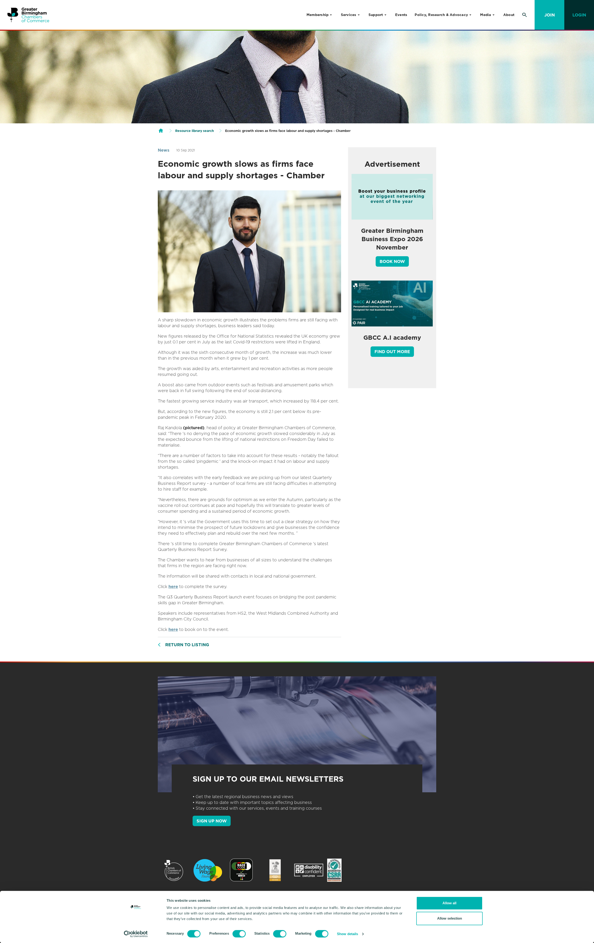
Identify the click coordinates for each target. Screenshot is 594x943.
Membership (318, 15)
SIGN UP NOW (212, 820)
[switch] (239, 933)
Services (348, 15)
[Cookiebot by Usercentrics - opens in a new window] (136, 933)
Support (375, 15)
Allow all (449, 903)
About (508, 15)
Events (401, 15)
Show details (347, 934)
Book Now (392, 261)
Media (485, 15)
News (163, 150)
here (173, 586)
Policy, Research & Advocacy (441, 15)
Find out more (392, 351)
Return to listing (187, 644)
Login (579, 15)
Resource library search (194, 131)
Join (549, 15)
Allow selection (449, 918)
